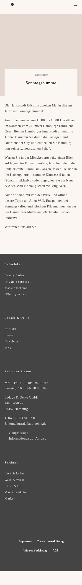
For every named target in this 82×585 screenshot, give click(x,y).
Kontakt (10, 329)
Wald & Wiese (15, 479)
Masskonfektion (16, 288)
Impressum (25, 541)
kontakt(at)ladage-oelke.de (27, 423)
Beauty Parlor (14, 275)
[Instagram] (36, 525)
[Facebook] (27, 525)
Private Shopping (17, 281)
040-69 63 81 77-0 (21, 418)
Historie (10, 335)
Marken (10, 498)
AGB (56, 550)
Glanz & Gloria (15, 486)
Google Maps (18, 433)
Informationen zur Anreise (27, 438)
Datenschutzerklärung (50, 541)
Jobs (8, 347)
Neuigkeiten (41, 74)
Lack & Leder (14, 473)
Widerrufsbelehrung (35, 550)
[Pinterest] (45, 525)
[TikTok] (54, 525)
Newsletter (12, 341)
